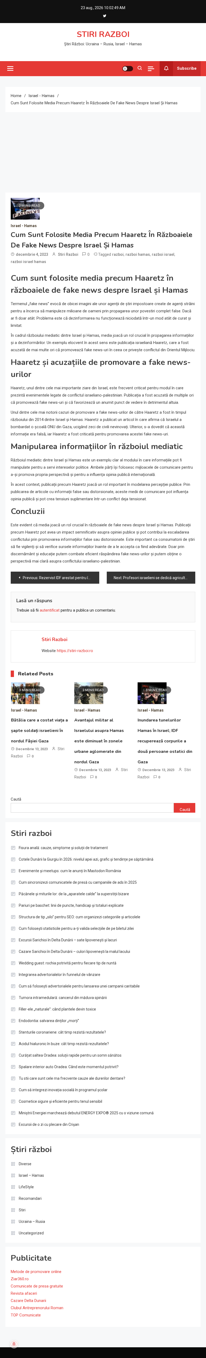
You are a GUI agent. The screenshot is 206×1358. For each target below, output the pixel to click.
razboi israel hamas (28, 262)
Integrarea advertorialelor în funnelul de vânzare (59, 974)
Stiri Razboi (68, 254)
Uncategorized (31, 1233)
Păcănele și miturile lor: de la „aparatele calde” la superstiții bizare (74, 894)
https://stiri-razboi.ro (75, 650)
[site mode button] (127, 68)
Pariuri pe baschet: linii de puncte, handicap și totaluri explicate (71, 905)
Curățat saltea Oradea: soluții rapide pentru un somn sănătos (70, 1055)
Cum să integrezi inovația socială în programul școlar (63, 1090)
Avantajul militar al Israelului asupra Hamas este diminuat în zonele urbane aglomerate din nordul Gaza (99, 741)
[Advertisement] (103, 152)
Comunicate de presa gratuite (37, 1286)
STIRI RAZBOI (103, 34)
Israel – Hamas (31, 1175)
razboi (118, 254)
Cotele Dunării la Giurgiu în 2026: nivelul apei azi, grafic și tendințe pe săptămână (86, 859)
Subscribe (187, 68)
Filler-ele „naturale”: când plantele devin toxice (57, 1009)
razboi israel (163, 254)
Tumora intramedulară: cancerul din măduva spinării (63, 998)
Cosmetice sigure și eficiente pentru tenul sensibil (60, 1101)
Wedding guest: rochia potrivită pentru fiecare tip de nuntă (67, 963)
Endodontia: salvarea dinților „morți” (49, 1021)
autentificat (50, 610)
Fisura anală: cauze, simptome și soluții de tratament (63, 848)
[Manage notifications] (14, 1344)
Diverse (25, 1164)
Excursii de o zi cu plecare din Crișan (49, 1124)
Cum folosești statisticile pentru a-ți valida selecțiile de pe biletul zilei (76, 928)
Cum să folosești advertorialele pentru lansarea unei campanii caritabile (79, 986)
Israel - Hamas (24, 226)
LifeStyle (26, 1187)
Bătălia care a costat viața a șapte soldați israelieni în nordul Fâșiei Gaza (39, 730)
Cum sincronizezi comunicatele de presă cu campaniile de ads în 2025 (78, 882)
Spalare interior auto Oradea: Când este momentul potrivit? (69, 1067)
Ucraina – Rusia (32, 1221)
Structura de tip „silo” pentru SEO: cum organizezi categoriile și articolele (79, 917)
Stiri (22, 1210)
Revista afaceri (24, 1293)
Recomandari (30, 1198)
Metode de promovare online (36, 1271)
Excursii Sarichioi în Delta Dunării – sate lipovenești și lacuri (68, 940)
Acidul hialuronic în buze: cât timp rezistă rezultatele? (64, 1044)
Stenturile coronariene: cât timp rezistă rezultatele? (62, 1032)
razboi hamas (138, 254)
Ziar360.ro (20, 1278)
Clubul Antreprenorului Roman (37, 1307)
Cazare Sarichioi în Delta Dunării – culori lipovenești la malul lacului (74, 951)
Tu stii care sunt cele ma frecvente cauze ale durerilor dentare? (72, 1078)
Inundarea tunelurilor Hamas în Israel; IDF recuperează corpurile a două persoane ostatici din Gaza (165, 741)
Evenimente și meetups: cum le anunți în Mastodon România (70, 871)
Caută (16, 799)
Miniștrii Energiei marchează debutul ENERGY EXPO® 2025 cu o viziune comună (86, 1113)
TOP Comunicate (26, 1315)
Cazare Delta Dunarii (28, 1300)
